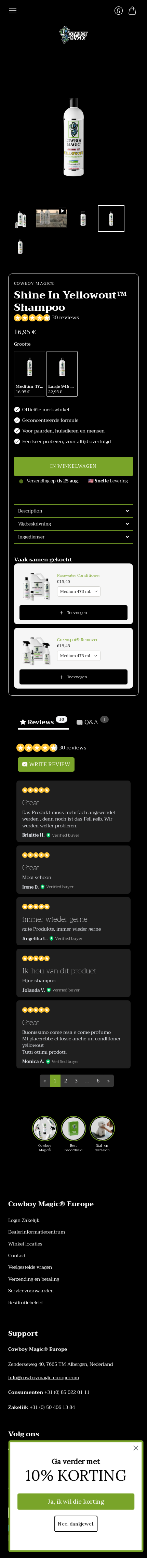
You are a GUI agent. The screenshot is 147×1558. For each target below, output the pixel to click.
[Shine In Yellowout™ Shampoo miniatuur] (20, 218)
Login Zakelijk (24, 1220)
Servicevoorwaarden (31, 1291)
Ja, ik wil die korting (73, 1501)
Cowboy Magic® (34, 283)
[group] (44, 1134)
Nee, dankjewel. (73, 1524)
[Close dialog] (133, 1448)
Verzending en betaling (33, 1279)
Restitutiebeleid (25, 1303)
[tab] (73, 510)
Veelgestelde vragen (30, 1267)
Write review (49, 764)
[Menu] (12, 10)
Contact (17, 1255)
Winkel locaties (25, 1244)
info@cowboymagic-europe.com (43, 1377)
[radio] (29, 374)
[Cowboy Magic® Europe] (73, 35)
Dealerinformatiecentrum (36, 1232)
